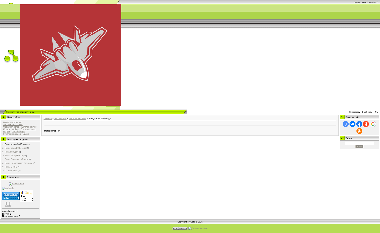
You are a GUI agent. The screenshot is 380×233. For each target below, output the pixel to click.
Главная (10, 112)
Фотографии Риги (77, 118)
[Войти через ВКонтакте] (352, 124)
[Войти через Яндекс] (366, 124)
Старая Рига (11, 170)
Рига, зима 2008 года (15, 148)
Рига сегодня (11, 152)
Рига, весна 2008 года (16, 144)
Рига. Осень (11, 167)
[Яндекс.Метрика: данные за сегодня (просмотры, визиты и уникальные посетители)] (198, 228)
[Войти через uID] (346, 124)
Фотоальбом (60, 118)
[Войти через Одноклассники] (359, 131)
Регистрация (22, 112)
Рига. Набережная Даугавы (18, 163)
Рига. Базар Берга (14, 155)
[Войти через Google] (373, 124)
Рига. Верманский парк (16, 159)
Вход (32, 112)
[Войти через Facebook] (359, 124)
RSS (376, 112)
